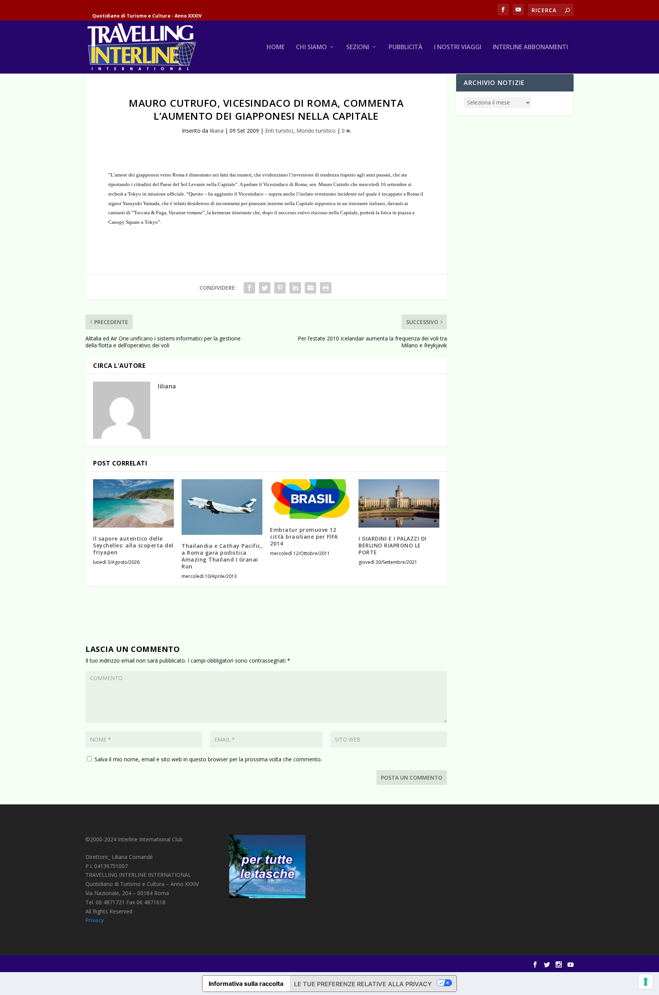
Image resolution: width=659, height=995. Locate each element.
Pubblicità (406, 47)
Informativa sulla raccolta (246, 983)
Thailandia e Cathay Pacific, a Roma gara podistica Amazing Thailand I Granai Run (222, 556)
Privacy (94, 920)
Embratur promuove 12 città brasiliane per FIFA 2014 (304, 536)
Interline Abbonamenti (530, 47)
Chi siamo (311, 47)
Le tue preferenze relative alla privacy (363, 984)
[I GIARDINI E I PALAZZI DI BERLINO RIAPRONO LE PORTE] (398, 503)
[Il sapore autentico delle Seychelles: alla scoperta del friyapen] (133, 503)
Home (275, 47)
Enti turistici (279, 130)
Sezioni (357, 47)
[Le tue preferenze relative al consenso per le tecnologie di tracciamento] (645, 981)
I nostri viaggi (457, 47)
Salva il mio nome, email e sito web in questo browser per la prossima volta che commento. (208, 759)
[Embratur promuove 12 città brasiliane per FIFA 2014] (310, 499)
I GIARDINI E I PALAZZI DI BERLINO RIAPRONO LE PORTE (392, 545)
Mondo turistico (316, 130)
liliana (216, 130)
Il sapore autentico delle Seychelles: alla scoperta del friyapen (133, 545)
